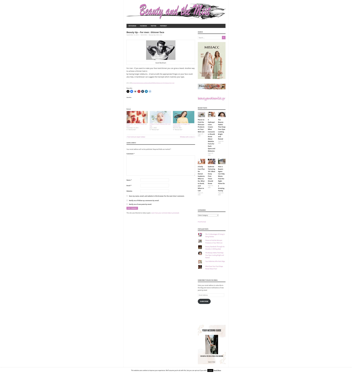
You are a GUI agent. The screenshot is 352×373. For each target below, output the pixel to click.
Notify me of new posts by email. (140, 204)
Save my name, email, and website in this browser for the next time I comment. (156, 196)
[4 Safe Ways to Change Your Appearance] (183, 117)
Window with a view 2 (187, 137)
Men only (159, 35)
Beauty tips (152, 35)
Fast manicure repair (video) (136, 137)
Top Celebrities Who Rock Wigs (215, 261)
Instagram (132, 26)
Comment (130, 154)
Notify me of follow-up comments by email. (144, 200)
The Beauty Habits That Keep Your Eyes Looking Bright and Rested (221, 129)
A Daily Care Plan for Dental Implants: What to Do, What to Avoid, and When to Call (201, 179)
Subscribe (204, 301)
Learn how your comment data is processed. (165, 213)
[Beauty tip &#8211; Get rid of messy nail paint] (137, 117)
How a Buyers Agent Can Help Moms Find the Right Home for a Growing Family (221, 179)
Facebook (143, 26)
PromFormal (202, 222)
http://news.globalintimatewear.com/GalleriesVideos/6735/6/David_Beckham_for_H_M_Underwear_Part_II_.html (153, 83)
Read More (217, 370)
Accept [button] (210, 370)
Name (129, 180)
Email (128, 185)
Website (129, 191)
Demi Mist (144, 35)
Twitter (153, 26)
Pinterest (163, 26)
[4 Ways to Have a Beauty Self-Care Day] (160, 117)
